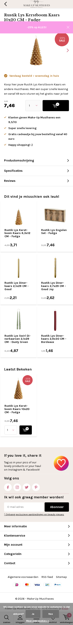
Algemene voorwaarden (23, 577)
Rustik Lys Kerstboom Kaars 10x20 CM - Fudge (16, 409)
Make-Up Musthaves (40, 598)
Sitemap (61, 577)
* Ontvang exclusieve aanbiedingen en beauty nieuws (34, 514)
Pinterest (36, 487)
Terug (5, 4)
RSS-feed (47, 577)
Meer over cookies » (37, 620)
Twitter (26, 487)
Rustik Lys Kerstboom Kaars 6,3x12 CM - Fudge (17, 233)
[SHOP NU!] (25, 430)
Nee (50, 614)
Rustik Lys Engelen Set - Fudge (54, 231)
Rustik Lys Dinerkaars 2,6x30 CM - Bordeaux (53, 339)
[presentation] (65, 50)
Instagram (17, 487)
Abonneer (57, 507)
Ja (33, 614)
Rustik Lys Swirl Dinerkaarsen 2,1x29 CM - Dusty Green (17, 339)
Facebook (8, 487)
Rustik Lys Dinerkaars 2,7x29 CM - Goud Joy (53, 286)
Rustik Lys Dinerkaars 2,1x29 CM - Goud (16, 286)
